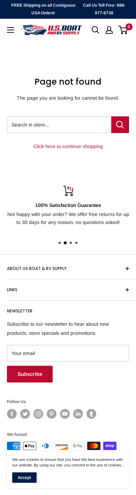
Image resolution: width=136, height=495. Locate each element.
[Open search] (95, 30)
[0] (123, 30)
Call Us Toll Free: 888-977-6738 (104, 9)
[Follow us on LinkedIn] (78, 414)
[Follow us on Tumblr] (91, 414)
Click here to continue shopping (68, 146)
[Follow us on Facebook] (12, 414)
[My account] (109, 30)
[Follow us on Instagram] (38, 414)
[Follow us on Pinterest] (51, 414)
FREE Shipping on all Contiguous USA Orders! (43, 9)
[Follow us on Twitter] (25, 414)
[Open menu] (10, 30)
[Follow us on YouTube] (65, 414)
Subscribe (29, 374)
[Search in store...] (120, 124)
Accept (24, 477)
